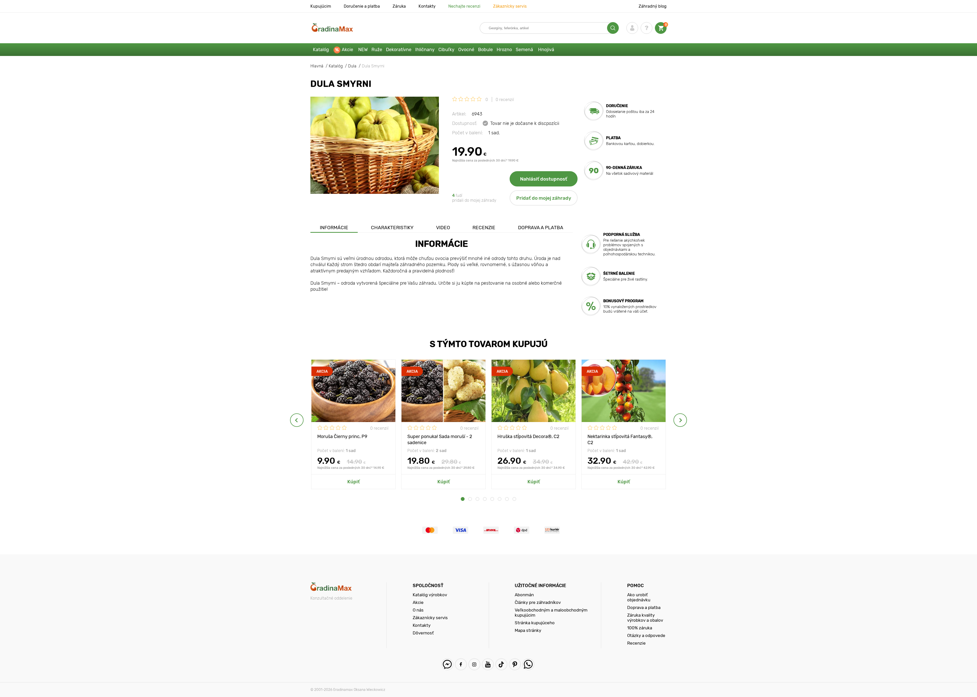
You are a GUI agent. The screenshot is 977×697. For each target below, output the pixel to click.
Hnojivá (546, 49)
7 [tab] (507, 499)
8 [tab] (514, 499)
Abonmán (524, 594)
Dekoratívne (398, 49)
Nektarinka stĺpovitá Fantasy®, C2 (619, 439)
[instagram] (474, 664)
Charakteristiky (392, 227)
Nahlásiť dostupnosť (543, 179)
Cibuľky (446, 49)
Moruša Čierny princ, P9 (342, 436)
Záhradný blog (653, 6)
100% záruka (639, 627)
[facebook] (461, 664)
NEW (363, 49)
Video (443, 227)
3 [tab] (477, 499)
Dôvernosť (423, 632)
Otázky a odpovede (646, 635)
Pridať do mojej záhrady (543, 198)
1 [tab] (463, 499)
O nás (418, 610)
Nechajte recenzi (464, 6)
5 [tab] (492, 499)
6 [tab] (499, 499)
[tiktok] (501, 664)
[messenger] (447, 664)
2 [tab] (470, 499)
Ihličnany (425, 49)
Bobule (485, 49)
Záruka (399, 6)
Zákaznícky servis (510, 6)
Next (680, 420)
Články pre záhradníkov (538, 602)
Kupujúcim (320, 6)
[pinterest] (515, 664)
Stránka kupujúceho (535, 622)
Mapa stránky (528, 630)
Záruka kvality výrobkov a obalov (645, 618)
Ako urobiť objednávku (638, 597)
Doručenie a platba (362, 6)
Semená (524, 49)
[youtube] (488, 664)
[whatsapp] (528, 664)
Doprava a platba (540, 227)
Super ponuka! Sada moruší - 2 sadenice (439, 439)
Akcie (347, 49)
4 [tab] (485, 499)
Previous (297, 420)
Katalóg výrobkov (430, 594)
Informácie (334, 227)
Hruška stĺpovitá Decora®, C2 (528, 436)
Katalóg (321, 49)
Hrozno (504, 49)
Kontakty (427, 6)
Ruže (376, 49)
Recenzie (483, 227)
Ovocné (466, 49)
